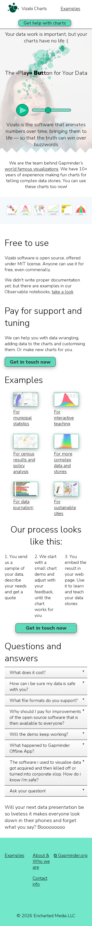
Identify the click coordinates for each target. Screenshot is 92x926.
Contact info (40, 881)
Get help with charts (45, 23)
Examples (70, 9)
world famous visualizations (31, 169)
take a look (62, 292)
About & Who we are (41, 861)
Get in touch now (30, 362)
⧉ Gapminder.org (70, 855)
